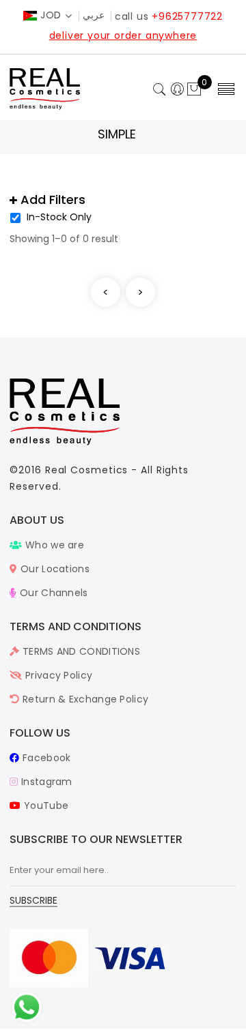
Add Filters (51, 199)
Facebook (45, 758)
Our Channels (52, 593)
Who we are (53, 545)
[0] (194, 90)
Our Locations (54, 569)
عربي (94, 15)
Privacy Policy (57, 675)
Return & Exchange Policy (84, 699)
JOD (51, 15)
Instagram (45, 781)
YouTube (44, 805)
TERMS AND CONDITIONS (80, 651)
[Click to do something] (26, 1007)
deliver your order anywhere (123, 35)
